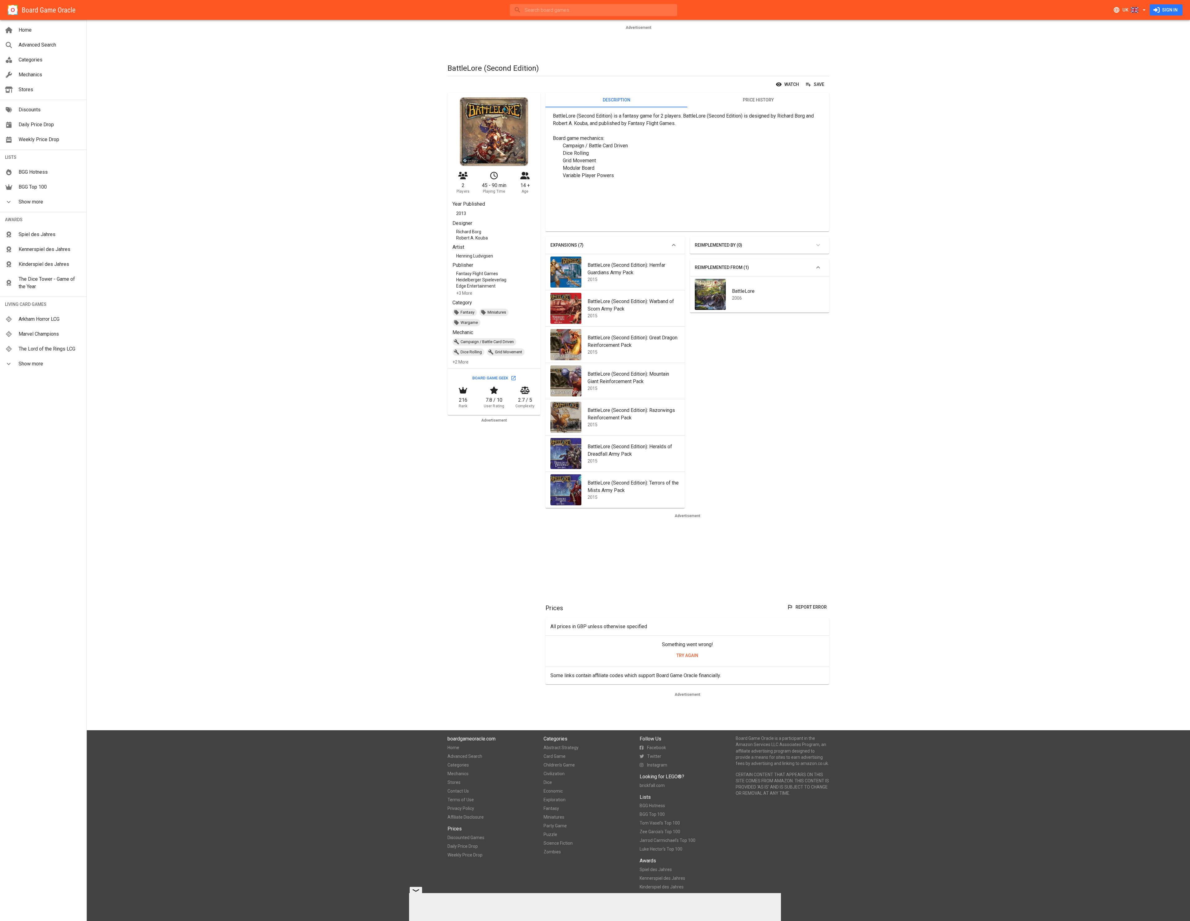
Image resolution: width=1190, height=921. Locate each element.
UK (1125, 10)
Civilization (554, 773)
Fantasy (551, 808)
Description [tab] (616, 99)
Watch (791, 84)
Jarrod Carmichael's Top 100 (667, 840)
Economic (553, 791)
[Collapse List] (674, 245)
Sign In (1170, 9)
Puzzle (550, 834)
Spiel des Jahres (656, 869)
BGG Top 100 (652, 814)
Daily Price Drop (462, 846)
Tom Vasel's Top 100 (660, 822)
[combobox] (593, 10)
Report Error (811, 607)
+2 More (460, 362)
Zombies (552, 851)
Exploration (555, 799)
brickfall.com (652, 785)
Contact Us (458, 791)
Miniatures (554, 817)
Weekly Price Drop (465, 854)
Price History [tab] (758, 99)
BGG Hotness (652, 805)
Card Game (555, 756)
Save (819, 84)
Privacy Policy (460, 808)
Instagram (657, 764)
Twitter (654, 756)
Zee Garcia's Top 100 (660, 831)
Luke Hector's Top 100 (661, 849)
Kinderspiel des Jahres (662, 886)
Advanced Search (464, 756)
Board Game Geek (490, 378)
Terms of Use (460, 799)
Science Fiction (558, 843)
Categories (458, 764)
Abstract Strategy (561, 747)
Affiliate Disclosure (465, 817)
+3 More (464, 293)
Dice (548, 782)
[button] (43, 201)
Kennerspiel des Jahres (662, 878)
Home (453, 747)
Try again (687, 655)
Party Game (555, 825)
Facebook (656, 747)
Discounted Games (465, 837)
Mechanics (458, 773)
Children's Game (559, 764)
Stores (454, 782)
